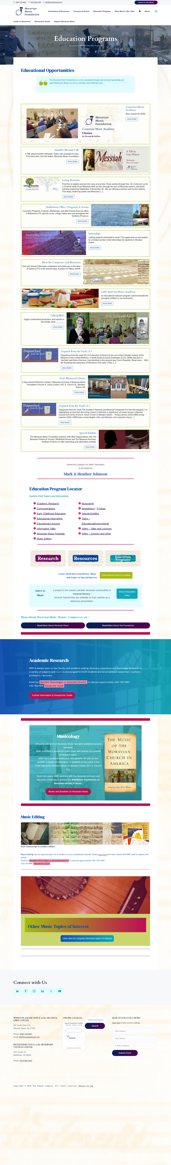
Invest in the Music (146, 2)
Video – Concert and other (96, 533)
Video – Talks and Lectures (97, 528)
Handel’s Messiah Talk (67, 150)
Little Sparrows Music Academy (118, 291)
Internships (95, 233)
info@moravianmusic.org (53, 2)
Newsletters (88, 508)
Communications (46, 508)
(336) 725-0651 (21, 2)
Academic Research (48, 503)
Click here (116, 1023)
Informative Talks (46, 528)
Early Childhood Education (51, 513)
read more (102, 854)
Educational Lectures (48, 523)
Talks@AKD (57, 315)
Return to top (86, 1086)
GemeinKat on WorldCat (74, 1047)
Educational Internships (50, 518)
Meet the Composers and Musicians (61, 262)
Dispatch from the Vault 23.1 (76, 351)
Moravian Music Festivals (51, 533)
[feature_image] (72, 123)
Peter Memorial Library (73, 378)
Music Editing (44, 538)
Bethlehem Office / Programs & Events (67, 207)
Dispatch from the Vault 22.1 (74, 405)
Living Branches (71, 180)
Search (95, 1026)
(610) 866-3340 (35, 2)
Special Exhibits (87, 432)
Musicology (88, 503)
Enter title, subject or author (73, 1025)
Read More (131, 119)
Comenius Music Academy (135, 109)
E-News (101, 508)
